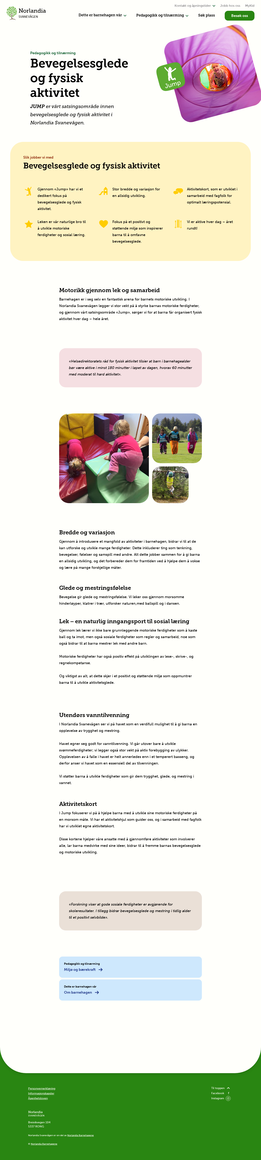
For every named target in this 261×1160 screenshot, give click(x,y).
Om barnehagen (78, 992)
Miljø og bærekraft (80, 969)
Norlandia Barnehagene (80, 1135)
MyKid (249, 6)
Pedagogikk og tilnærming (160, 16)
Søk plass (206, 16)
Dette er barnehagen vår (100, 15)
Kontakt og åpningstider (193, 6)
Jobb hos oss (230, 6)
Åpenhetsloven (38, 1098)
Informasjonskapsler (41, 1093)
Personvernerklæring (41, 1088)
